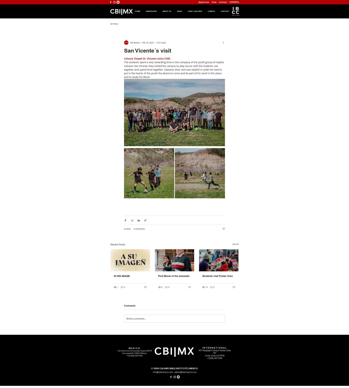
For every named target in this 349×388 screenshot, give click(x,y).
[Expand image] (149, 173)
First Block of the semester (174, 276)
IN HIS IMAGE (122, 276)
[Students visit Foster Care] (218, 260)
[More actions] (223, 42)
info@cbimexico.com (163, 372)
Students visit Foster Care (217, 276)
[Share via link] (145, 220)
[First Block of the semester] (174, 260)
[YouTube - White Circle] (118, 2)
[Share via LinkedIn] (138, 220)
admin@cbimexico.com (185, 372)
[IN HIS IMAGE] (130, 260)
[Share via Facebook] (125, 220)
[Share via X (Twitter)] (132, 220)
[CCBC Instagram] (174, 376)
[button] (151, 11)
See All (235, 244)
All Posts (114, 24)
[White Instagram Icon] (114, 2)
